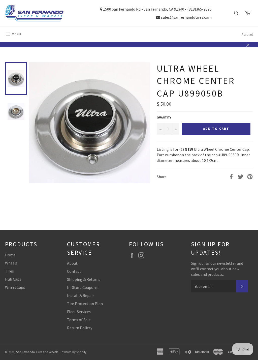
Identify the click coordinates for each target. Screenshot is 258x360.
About (72, 263)
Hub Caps (13, 279)
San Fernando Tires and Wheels (37, 352)
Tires (9, 271)
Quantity (164, 117)
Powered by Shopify (73, 352)
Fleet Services (79, 311)
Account (247, 34)
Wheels (11, 262)
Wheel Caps (15, 287)
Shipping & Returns (83, 279)
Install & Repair (80, 295)
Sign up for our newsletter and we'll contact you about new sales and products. (217, 269)
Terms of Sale (79, 319)
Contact (74, 271)
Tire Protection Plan (85, 303)
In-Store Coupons (82, 287)
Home (10, 254)
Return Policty (79, 327)
